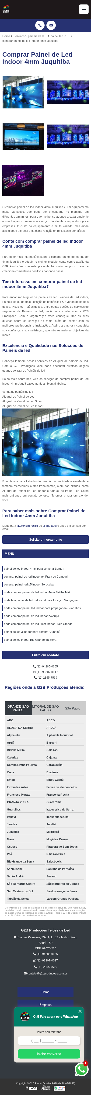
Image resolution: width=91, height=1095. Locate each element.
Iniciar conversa (49, 1054)
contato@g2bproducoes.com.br (47, 973)
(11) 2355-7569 (47, 677)
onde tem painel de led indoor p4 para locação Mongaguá (41, 600)
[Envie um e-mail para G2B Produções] (51, 25)
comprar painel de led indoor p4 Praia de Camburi (36, 576)
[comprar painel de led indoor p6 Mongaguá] (23, 136)
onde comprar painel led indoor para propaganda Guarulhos (42, 608)
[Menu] (84, 9)
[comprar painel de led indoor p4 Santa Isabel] (23, 180)
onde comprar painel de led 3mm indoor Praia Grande (38, 624)
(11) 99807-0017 (47, 672)
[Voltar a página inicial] (6, 9)
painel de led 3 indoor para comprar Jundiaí (32, 632)
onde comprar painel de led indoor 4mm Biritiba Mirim (38, 592)
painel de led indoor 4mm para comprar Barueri (34, 568)
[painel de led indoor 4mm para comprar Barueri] (68, 136)
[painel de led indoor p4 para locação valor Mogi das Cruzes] (68, 92)
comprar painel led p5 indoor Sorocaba (29, 584)
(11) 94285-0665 (28, 525)
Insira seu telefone (49, 1032)
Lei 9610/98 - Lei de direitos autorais (26, 915)
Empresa (45, 1005)
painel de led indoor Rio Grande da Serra (30, 639)
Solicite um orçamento (45, 539)
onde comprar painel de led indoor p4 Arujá (31, 616)
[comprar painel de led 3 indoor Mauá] (23, 92)
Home (45, 992)
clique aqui (50, 525)
